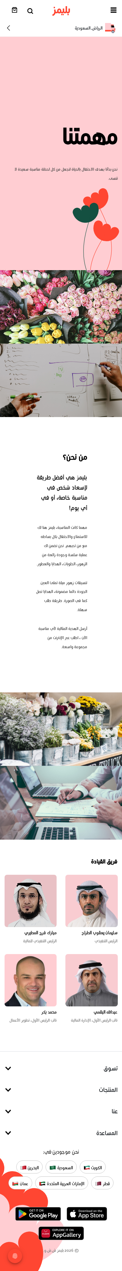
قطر (106, 1184)
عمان (23, 1184)
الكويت (96, 1168)
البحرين (33, 1168)
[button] (113, 11)
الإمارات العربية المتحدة (65, 1184)
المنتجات (108, 1090)
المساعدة (107, 1133)
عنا (115, 1111)
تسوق (110, 1068)
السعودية (64, 1168)
